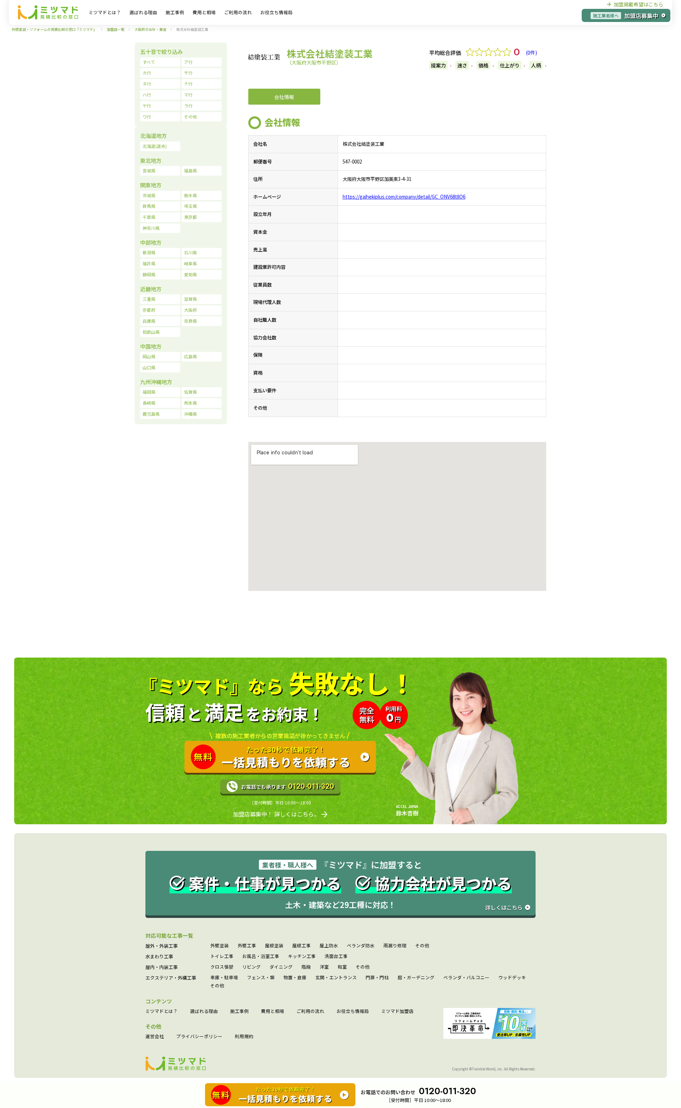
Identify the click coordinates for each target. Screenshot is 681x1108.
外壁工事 (247, 945)
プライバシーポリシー (199, 1036)
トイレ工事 (221, 956)
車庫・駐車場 (224, 977)
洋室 (324, 967)
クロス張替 (221, 967)
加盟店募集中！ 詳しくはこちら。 (276, 814)
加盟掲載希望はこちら (638, 4)
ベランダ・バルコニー (466, 977)
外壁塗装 (219, 945)
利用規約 (244, 1036)
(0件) (531, 52)
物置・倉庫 (294, 977)
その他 (422, 945)
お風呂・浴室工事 (260, 956)
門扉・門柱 (377, 977)
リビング (251, 967)
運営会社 (154, 1036)
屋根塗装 (274, 945)
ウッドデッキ (512, 977)
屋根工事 (301, 945)
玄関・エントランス (336, 977)
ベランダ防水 (361, 945)
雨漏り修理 (394, 945)
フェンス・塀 (261, 977)
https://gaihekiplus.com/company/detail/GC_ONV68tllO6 (404, 196)
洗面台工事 (336, 956)
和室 (342, 967)
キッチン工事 (302, 956)
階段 (306, 967)
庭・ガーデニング (416, 977)
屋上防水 (329, 945)
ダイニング (281, 967)
